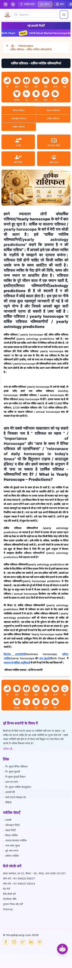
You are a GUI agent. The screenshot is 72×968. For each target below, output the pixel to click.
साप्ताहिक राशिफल (18, 118)
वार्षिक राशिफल (19, 126)
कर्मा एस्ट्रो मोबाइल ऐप (14, 797)
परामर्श (7, 819)
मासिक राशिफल (53, 118)
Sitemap (8, 909)
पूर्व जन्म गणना (10, 850)
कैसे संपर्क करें (9, 893)
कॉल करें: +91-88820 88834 (19, 883)
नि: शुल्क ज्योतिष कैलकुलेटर (17, 786)
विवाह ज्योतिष (10, 835)
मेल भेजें (6, 888)
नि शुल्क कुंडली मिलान (14, 776)
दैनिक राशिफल (19, 110)
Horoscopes (25, 45)
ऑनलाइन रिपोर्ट (11, 825)
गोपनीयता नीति (9, 898)
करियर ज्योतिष (11, 855)
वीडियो (7, 802)
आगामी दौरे (9, 792)
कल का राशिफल (53, 110)
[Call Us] (5, 4)
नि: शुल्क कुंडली (11, 771)
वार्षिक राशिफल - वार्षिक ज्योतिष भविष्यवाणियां (31, 49)
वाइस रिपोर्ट (9, 830)
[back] (8, 45)
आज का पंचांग (10, 781)
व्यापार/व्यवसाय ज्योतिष (15, 840)
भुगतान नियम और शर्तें (13, 904)
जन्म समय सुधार (11, 845)
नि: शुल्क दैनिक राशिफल (15, 766)
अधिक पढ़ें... (8, 748)
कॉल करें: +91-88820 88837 (19, 878)
